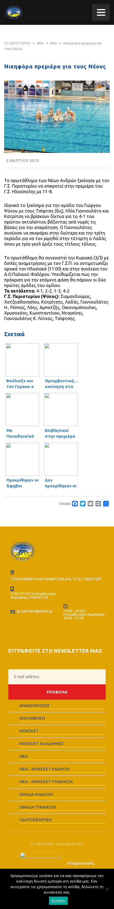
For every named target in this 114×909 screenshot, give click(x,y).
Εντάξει (58, 901)
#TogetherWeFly (81, 863)
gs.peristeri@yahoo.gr (35, 611)
